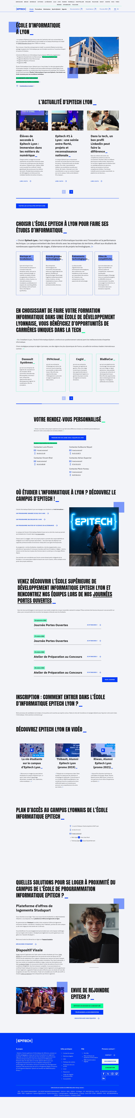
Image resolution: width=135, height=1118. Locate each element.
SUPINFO (99, 1093)
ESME (19, 1093)
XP (84, 1091)
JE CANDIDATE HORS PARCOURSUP (27, 78)
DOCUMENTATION (110, 1061)
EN (118, 9)
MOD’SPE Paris (90, 1091)
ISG (19, 1091)
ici (41, 715)
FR (115, 9)
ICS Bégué (79, 1091)
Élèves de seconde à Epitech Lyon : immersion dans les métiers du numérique (31, 145)
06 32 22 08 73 (76, 453)
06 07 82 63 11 (76, 475)
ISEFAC (73, 1091)
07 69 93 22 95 (76, 464)
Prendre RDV (104, 9)
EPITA (97, 1091)
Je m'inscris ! (92, 625)
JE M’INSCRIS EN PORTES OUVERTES (27, 82)
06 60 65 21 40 (41, 453)
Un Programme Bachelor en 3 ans (29, 519)
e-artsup (81, 1093)
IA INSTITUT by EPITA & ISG (108, 1091)
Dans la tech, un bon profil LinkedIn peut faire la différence (102, 143)
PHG (104, 1093)
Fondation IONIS (76, 1095)
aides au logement (26, 974)
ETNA (94, 1093)
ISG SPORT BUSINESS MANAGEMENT (49, 1091)
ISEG (68, 1091)
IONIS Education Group (24, 43)
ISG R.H (63, 1091)
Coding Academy (63, 1093)
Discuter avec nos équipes (85, 1018)
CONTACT (108, 1055)
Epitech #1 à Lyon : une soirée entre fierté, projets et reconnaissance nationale (67, 145)
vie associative (40, 534)
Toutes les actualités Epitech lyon (32, 206)
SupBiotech (29, 1093)
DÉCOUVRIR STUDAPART (24, 944)
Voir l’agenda (110, 679)
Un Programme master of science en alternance (35, 525)
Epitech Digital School (40, 1093)
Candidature (90, 9)
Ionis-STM (88, 1093)
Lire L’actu (24, 181)
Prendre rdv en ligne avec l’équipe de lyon (67, 438)
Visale (18, 954)
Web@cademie (73, 1093)
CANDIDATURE (110, 1067)
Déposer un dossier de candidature (87, 1006)
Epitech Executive (52, 1093)
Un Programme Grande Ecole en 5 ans (30, 513)
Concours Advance (64, 1095)
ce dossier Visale (24, 964)
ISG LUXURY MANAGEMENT (29, 1091)
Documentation (75, 9)
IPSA (23, 1093)
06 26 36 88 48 (41, 464)
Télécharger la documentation (87, 1012)
